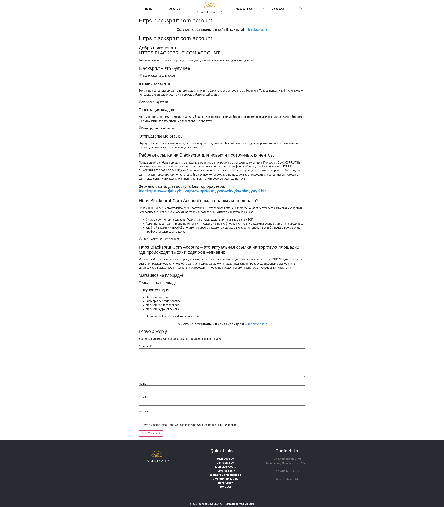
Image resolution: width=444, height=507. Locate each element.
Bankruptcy (225, 482)
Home (148, 8)
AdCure (249, 503)
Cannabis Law (225, 462)
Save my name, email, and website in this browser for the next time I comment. (189, 425)
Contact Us (278, 8)
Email (143, 397)
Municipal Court (225, 466)
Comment (145, 346)
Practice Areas (244, 8)
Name (143, 383)
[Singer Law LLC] (209, 7)
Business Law (225, 458)
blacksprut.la (257, 29)
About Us (174, 8)
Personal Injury (225, 470)
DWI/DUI (225, 486)
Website (144, 411)
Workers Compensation (225, 474)
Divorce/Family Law (225, 478)
